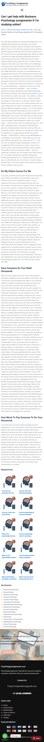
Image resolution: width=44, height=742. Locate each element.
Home (3, 30)
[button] (22, 10)
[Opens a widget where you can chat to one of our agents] (36, 738)
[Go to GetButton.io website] (5, 740)
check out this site (34, 91)
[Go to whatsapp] (4, 736)
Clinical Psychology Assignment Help (20, 30)
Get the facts (34, 135)
